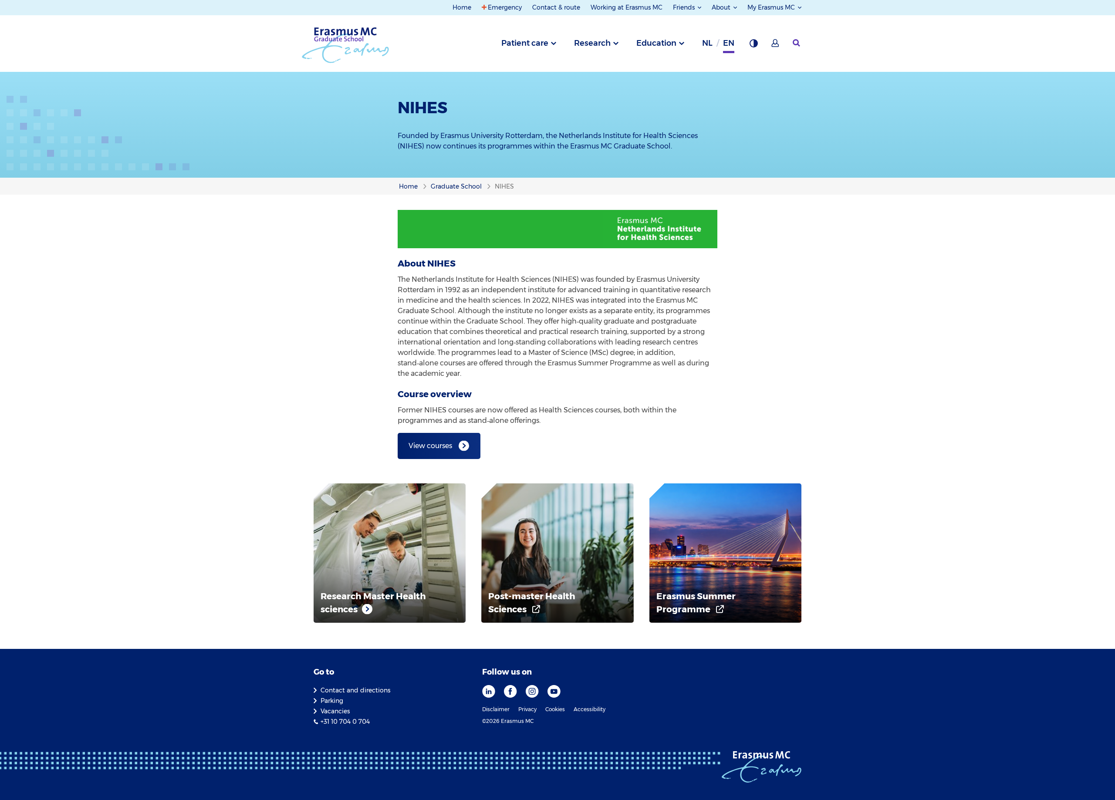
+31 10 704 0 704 (345, 722)
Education (656, 43)
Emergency (505, 7)
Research (592, 43)
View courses (430, 446)
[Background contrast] (753, 46)
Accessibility (589, 709)
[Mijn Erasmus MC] (775, 46)
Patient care (524, 43)
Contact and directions (355, 690)
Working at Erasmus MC (626, 7)
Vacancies (335, 711)
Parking (332, 701)
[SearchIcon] (797, 43)
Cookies (555, 709)
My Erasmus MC (772, 7)
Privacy (527, 709)
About (722, 7)
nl (707, 43)
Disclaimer (496, 709)
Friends (684, 7)
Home (462, 7)
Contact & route (556, 7)
